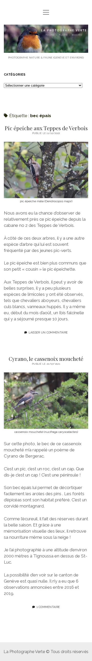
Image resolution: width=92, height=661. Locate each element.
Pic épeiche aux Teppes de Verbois (46, 127)
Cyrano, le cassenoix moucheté (46, 358)
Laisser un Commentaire (48, 332)
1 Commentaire (48, 606)
